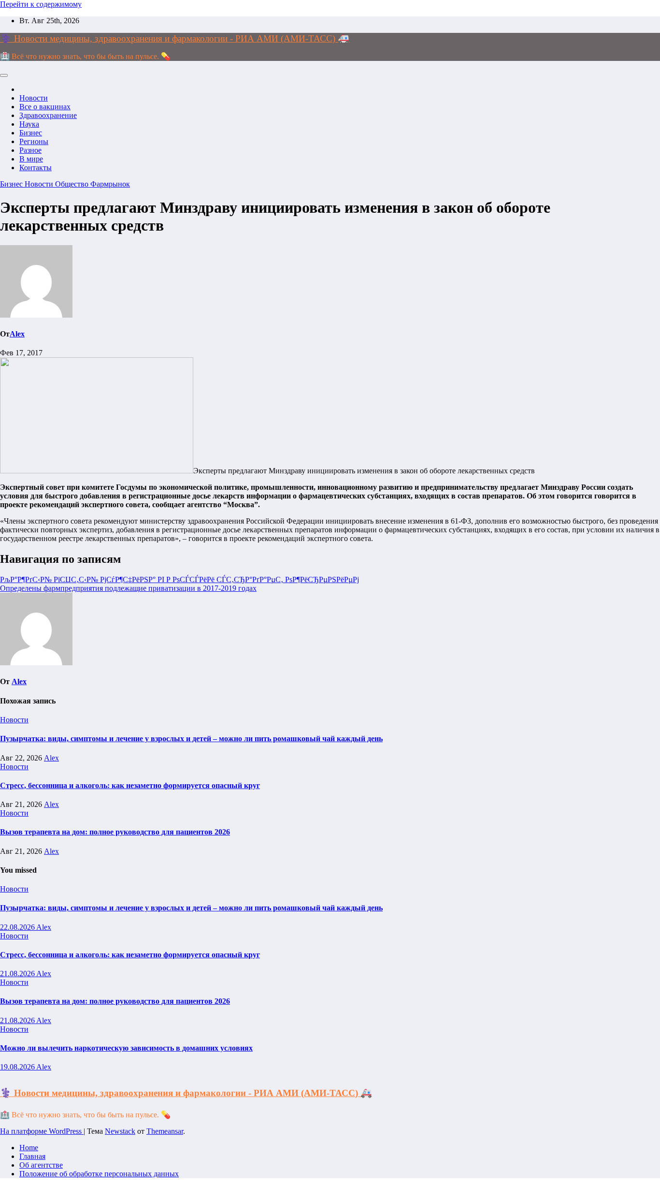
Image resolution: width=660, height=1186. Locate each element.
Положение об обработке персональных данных (99, 1174)
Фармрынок (110, 184)
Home (28, 1147)
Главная (32, 1156)
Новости (33, 98)
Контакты (35, 167)
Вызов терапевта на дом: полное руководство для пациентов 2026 (115, 832)
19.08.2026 (18, 1067)
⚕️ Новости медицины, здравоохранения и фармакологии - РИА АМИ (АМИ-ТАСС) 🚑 (174, 38)
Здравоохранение (48, 115)
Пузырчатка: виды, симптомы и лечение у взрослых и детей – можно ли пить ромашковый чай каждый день (191, 738)
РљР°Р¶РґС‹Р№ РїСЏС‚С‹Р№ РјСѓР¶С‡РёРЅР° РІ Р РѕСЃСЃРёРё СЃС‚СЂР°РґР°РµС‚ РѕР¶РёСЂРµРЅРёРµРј (179, 579)
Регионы (33, 141)
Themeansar (164, 1131)
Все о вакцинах (45, 106)
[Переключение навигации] (4, 75)
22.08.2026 (18, 927)
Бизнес (30, 133)
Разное (30, 150)
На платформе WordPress (42, 1131)
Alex (17, 334)
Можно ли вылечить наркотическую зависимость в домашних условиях (126, 1048)
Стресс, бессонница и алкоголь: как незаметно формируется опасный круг (130, 785)
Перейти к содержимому (41, 4)
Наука (29, 124)
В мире (31, 159)
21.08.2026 (18, 973)
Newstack (120, 1131)
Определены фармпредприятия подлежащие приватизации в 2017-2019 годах (128, 588)
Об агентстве (41, 1165)
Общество (72, 184)
